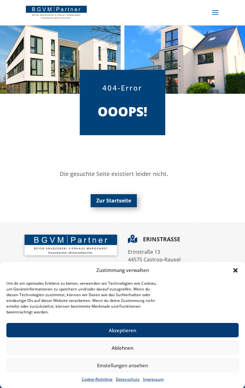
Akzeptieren (122, 330)
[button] (235, 270)
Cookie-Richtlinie (97, 379)
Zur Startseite (113, 200)
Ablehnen (122, 348)
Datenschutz (128, 379)
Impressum (153, 379)
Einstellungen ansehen (122, 365)
